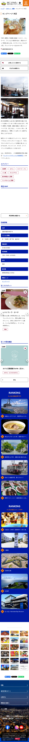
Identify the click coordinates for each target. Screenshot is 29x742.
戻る (14, 380)
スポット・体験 (10, 8)
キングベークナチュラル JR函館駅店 (13, 155)
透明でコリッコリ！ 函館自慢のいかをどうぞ (16, 498)
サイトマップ (19, 718)
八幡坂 (7, 550)
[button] (1, 314)
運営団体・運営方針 (8, 718)
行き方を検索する (14, 68)
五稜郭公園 (8, 570)
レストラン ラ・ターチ (11, 312)
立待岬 (7, 591)
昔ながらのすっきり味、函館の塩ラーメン (16, 436)
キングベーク (6, 281)
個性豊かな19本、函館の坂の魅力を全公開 (16, 457)
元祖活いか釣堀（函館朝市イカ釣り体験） (16, 530)
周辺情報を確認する (14, 215)
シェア (4, 53)
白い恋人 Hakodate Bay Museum (14, 611)
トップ (2, 8)
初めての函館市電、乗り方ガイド (14, 477)
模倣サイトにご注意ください (14, 716)
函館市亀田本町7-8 (7, 49)
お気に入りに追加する (14, 63)
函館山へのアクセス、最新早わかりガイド (16, 416)
